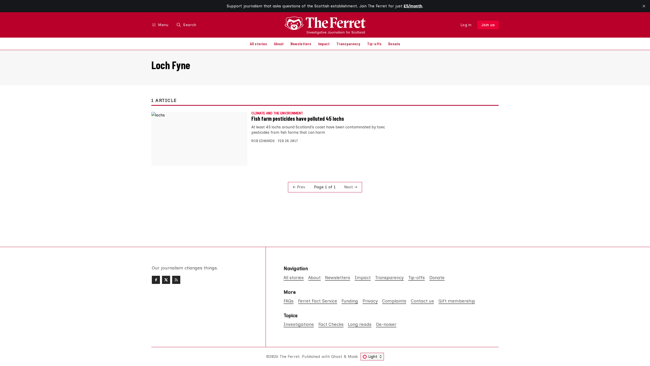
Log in (466, 25)
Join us (488, 25)
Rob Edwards (263, 141)
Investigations (299, 324)
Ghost (336, 356)
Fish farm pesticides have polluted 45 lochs (297, 118)
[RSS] (176, 280)
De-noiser (386, 324)
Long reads (359, 324)
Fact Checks (331, 324)
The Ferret (290, 356)
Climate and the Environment (277, 113)
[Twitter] (166, 280)
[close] (644, 6)
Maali (353, 356)
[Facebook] (156, 280)
